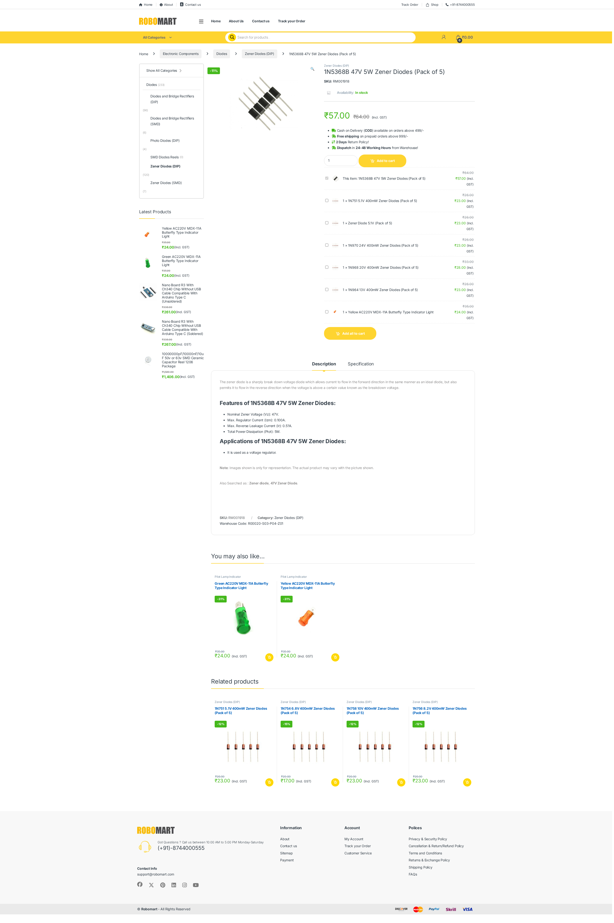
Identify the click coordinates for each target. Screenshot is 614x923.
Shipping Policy (420, 867)
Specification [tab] (361, 364)
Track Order (409, 4)
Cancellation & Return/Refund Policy (436, 846)
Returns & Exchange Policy (429, 860)
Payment (287, 860)
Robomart (149, 909)
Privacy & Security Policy (428, 839)
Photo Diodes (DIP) (164, 140)
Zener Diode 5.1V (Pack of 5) (370, 223)
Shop (434, 4)
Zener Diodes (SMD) (166, 183)
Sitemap (286, 853)
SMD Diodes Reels (166, 157)
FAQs (413, 874)
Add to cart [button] (269, 657)
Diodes (221, 54)
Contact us (193, 4)
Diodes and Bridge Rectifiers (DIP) (172, 99)
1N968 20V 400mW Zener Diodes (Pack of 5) (383, 267)
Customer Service (358, 853)
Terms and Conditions (425, 853)
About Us (236, 21)
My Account (353, 839)
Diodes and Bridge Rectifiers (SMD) (172, 121)
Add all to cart (353, 333)
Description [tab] (324, 364)
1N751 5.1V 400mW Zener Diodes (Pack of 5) (382, 201)
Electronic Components (180, 54)
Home (148, 4)
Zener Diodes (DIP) (259, 54)
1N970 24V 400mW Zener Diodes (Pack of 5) (383, 245)
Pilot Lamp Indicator (228, 576)
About (168, 4)
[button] (312, 69)
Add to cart (386, 161)
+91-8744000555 (462, 4)
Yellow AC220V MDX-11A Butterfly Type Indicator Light (391, 312)
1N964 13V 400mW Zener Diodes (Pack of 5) (383, 290)
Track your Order (291, 21)
